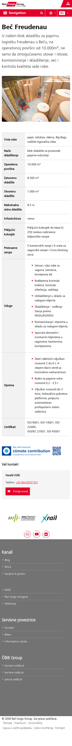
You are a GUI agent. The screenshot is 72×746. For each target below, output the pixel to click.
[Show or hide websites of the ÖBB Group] (68, 3)
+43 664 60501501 (27, 482)
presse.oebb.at (13, 679)
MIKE (7, 590)
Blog (7, 560)
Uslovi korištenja (43, 728)
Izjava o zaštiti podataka (17, 728)
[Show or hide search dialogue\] (41, 13)
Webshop (10, 603)
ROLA (7, 567)
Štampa (7, 723)
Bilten (7, 634)
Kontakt (9, 627)
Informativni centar (15, 641)
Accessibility (35, 723)
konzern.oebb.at (14, 665)
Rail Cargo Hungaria (16, 596)
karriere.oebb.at (14, 672)
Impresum (20, 723)
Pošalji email (20, 491)
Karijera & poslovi (14, 573)
